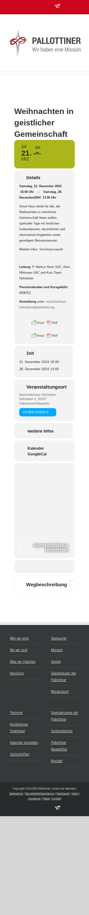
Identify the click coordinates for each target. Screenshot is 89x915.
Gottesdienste (62, 731)
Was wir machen (22, 661)
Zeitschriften (19, 754)
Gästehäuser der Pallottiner (63, 676)
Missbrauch (60, 691)
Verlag (56, 661)
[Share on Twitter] (44, 566)
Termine (16, 712)
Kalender (36, 448)
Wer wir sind (19, 638)
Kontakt (57, 761)
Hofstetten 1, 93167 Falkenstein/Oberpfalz (34, 401)
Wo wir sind (18, 650)
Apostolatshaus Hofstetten (37, 394)
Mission (57, 650)
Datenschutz (16, 793)
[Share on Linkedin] (53, 566)
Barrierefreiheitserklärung (39, 793)
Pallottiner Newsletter (59, 746)
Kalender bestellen (24, 742)
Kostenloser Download (19, 727)
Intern (75, 793)
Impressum (34, 798)
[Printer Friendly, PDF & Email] (44, 322)
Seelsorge (58, 638)
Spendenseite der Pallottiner (64, 716)
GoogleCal (37, 454)
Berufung (17, 673)
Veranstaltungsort (46, 387)
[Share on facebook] (34, 566)
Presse (46, 798)
